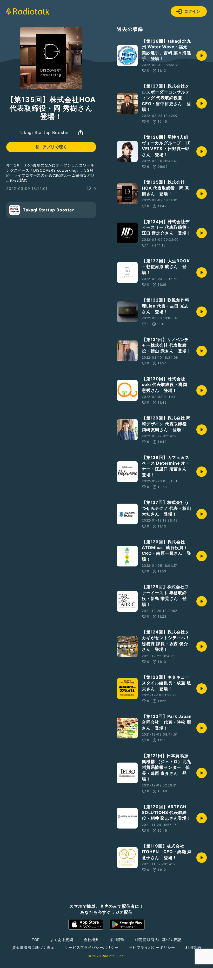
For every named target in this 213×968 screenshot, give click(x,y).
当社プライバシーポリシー (152, 947)
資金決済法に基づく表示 (33, 947)
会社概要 (91, 939)
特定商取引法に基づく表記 (158, 939)
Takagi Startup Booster (44, 132)
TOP (36, 939)
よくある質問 (61, 939)
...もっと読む (17, 180)
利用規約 (193, 947)
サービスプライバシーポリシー (91, 947)
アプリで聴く (55, 146)
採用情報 (117, 939)
